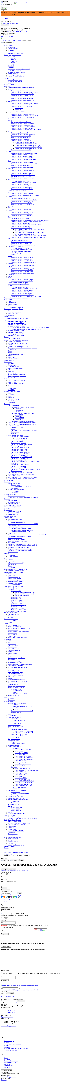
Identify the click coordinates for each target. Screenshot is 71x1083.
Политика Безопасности (17, 1003)
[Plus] (19, 988)
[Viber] (11, 897)
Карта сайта (7, 1067)
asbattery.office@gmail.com (8, 1026)
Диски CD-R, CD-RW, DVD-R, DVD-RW (16, 1048)
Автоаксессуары (9, 1041)
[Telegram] (7, 897)
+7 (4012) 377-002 (12, 31)
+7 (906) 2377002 (23, 31)
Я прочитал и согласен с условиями (21, 1003)
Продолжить (4, 934)
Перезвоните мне (6, 1015)
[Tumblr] (19, 897)
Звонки (6, 1052)
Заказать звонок (26, 40)
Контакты (7, 1064)
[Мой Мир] (16, 897)
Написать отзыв (5, 909)
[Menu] (1, 6)
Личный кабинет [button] (6, 21)
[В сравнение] (14, 860)
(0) (7, 874)
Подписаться (21, 1001)
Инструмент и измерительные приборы (16, 852)
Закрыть (3, 15)
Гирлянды (7, 1047)
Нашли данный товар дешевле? (10, 881)
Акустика (7, 1045)
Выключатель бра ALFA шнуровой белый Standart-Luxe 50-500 (19, 990)
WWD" (10, 1072)
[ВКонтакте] (2, 897)
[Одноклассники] (4, 897)
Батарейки (7, 1042)
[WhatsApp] (14, 897)
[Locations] (2, 8)
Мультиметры (8, 854)
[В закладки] (5, 860)
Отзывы (6, 18)
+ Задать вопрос (5, 946)
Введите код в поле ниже (9, 931)
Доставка (7, 1059)
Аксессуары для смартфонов (12, 1044)
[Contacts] (5, 8)
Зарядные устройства (10, 1050)
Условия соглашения (10, 1062)
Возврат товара (8, 1065)
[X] (9, 897)
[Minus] (1, 886)
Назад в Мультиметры (7, 996)
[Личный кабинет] (35, 4)
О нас (6, 1058)
